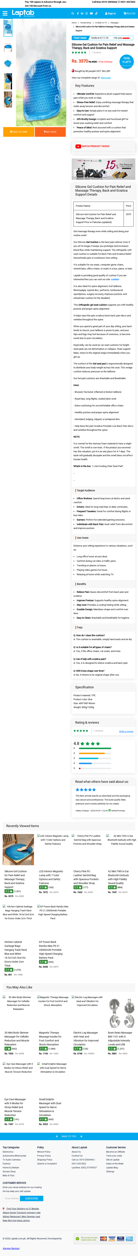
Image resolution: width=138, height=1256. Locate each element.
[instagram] (87, 13)
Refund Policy (43, 1152)
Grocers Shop (9, 1171)
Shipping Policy (44, 1159)
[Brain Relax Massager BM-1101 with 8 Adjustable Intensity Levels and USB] (121, 1026)
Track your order (114, 1156)
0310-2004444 (109, 2)
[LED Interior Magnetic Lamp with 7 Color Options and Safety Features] (52, 865)
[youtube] (91, 13)
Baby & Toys (8, 1175)
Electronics (8, 1152)
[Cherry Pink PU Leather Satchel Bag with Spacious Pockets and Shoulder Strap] (87, 865)
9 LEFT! (127, 61)
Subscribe (31, 1198)
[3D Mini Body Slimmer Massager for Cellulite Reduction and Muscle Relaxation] (18, 1026)
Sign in (111, 13)
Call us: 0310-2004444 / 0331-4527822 (83, 1161)
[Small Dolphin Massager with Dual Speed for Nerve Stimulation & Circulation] (52, 1093)
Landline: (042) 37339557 (84, 1167)
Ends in (95, 37)
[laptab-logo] (23, 13)
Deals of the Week (114, 1163)
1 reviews (96, 52)
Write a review (126, 731)
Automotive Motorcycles (14, 1156)
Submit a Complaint (47, 1163)
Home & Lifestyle (11, 1167)
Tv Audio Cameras (12, 1159)
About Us (76, 1152)
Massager (106, 77)
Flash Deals (80, 37)
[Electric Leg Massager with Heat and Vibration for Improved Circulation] (87, 1026)
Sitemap (110, 1171)
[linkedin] (82, 13)
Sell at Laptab (112, 1159)
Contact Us (77, 1156)
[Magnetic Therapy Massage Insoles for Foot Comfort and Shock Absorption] (52, 1026)
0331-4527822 (127, 2)
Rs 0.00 (131, 13)
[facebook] (78, 13)
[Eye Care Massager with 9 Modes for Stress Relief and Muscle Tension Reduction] (18, 1093)
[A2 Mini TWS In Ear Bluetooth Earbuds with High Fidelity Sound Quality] (121, 865)
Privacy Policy (44, 1156)
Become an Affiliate (115, 1152)
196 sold (116, 38)
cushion (115, 279)
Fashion (7, 1163)
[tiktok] (96, 13)
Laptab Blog (112, 1167)
